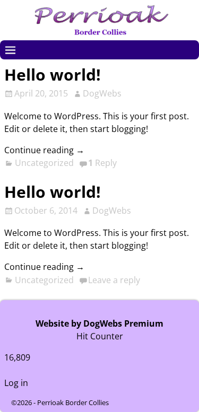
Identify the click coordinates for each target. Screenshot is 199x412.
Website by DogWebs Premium (99, 323)
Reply (102, 163)
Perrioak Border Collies (73, 402)
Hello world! (52, 74)
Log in (16, 383)
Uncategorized (44, 163)
